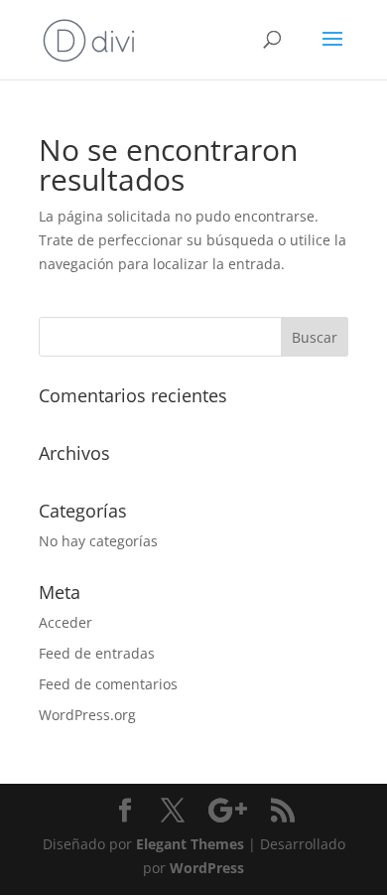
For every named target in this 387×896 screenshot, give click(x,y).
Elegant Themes (190, 843)
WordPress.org (87, 714)
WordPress (207, 867)
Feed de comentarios (108, 683)
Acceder (65, 622)
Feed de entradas (97, 653)
